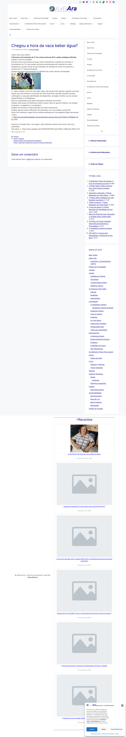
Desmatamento (96, 396)
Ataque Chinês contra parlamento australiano (27, 140)
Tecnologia (94, 279)
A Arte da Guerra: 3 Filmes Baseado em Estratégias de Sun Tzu (101, 209)
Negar (104, 729)
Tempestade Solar (97, 327)
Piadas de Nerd (96, 358)
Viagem (100, 24)
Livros (62, 24)
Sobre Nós (24, 18)
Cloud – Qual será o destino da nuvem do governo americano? (32, 142)
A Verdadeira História (98, 305)
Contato (117, 733)
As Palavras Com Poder (79, 18)
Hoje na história (96, 314)
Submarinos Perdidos (98, 324)
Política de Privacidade (108, 733)
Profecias (93, 317)
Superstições (95, 298)
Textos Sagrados (96, 368)
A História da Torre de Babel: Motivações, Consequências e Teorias (84, 718)
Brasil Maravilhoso (97, 390)
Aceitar (91, 729)
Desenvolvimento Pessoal (99, 339)
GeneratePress (33, 577)
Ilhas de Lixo (95, 399)
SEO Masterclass (96, 349)
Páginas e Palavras (97, 364)
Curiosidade (97, 18)
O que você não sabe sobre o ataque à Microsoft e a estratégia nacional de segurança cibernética (84, 560)
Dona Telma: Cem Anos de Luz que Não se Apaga (84, 454)
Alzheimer (95, 380)
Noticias (73, 24)
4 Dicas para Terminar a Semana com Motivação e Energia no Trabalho (84, 666)
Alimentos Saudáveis (98, 383)
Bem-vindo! (13, 18)
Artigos (63, 18)
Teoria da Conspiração (98, 330)
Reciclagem (94, 405)
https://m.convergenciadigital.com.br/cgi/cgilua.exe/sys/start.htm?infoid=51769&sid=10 (45, 117)
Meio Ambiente (96, 402)
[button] (122, 705)
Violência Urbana (96, 286)
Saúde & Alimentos (85, 24)
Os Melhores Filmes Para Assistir (35, 24)
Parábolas (94, 295)
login (28, 159)
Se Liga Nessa (95, 320)
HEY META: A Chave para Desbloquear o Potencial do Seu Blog (101, 235)
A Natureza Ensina (97, 336)
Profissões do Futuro (98, 346)
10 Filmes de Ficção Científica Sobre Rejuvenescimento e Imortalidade (100, 223)
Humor (52, 24)
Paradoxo (93, 342)
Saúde (92, 377)
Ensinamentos (14, 24)
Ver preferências (116, 729)
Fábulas (93, 292)
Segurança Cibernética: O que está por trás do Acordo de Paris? (84, 506)
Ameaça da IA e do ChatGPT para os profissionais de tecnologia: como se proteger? (84, 613)
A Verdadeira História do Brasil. (100, 228)
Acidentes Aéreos (97, 311)
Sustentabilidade (15, 29)
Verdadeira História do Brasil (102, 308)
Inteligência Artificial (97, 276)
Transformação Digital (98, 283)
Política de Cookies (96, 733)
